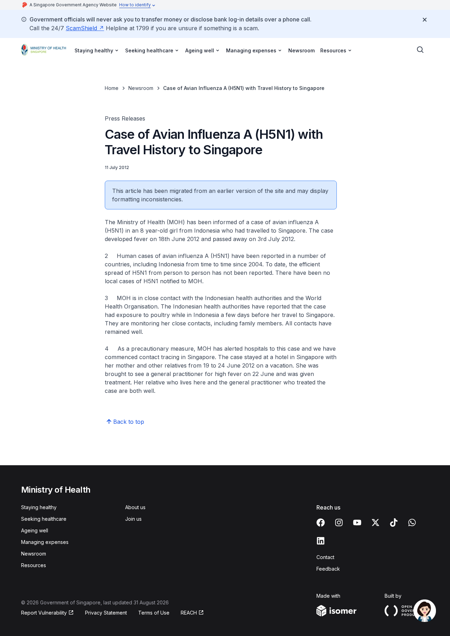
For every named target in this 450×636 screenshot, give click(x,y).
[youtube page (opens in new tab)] (357, 522)
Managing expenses (45, 542)
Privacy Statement (106, 613)
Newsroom (301, 50)
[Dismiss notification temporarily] (424, 19)
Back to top (128, 421)
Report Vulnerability (44, 613)
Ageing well (34, 530)
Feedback (328, 569)
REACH (192, 613)
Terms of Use (153, 613)
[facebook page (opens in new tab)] (320, 522)
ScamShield (85, 28)
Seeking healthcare (43, 519)
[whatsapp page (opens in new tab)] (412, 522)
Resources (33, 565)
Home (111, 88)
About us (135, 507)
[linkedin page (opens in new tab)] (320, 541)
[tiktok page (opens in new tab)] (394, 522)
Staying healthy (39, 507)
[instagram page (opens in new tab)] (339, 522)
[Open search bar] (420, 49)
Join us (133, 519)
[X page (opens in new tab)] (375, 522)
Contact (325, 557)
